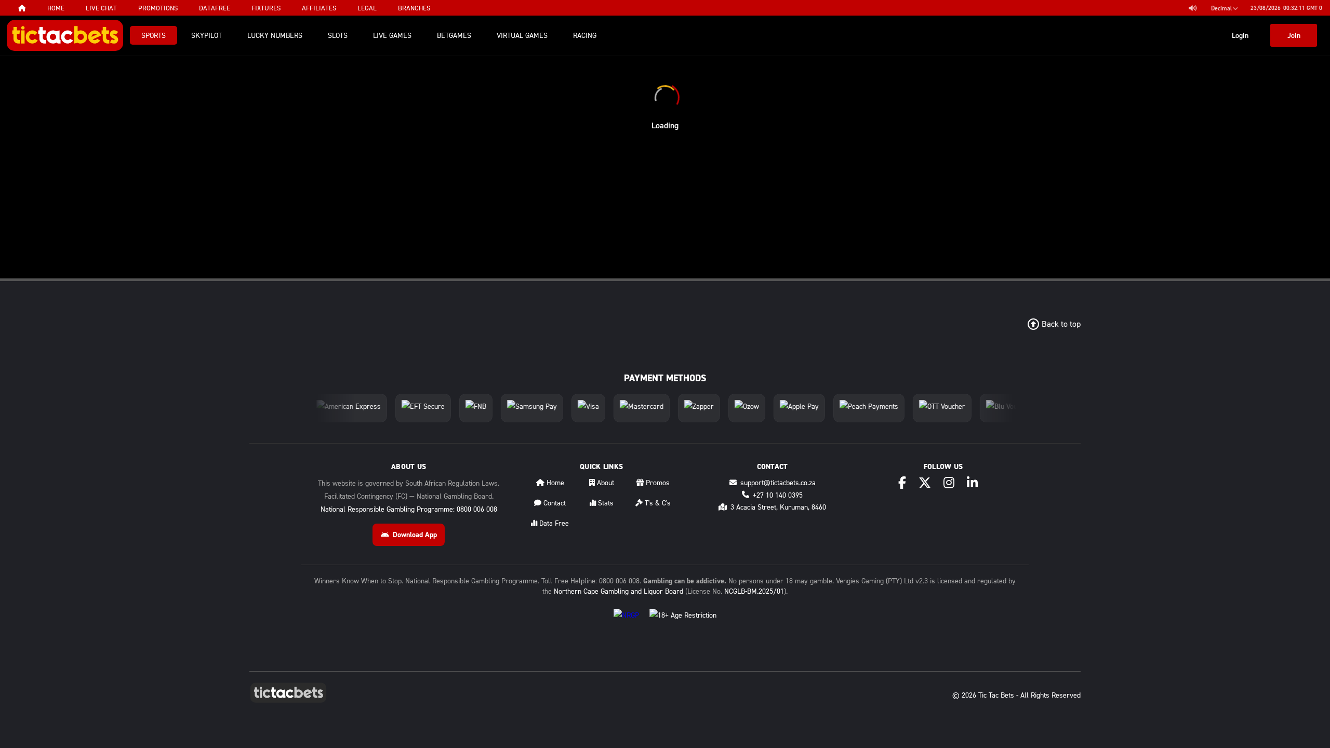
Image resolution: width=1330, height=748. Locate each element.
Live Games (392, 35)
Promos (657, 482)
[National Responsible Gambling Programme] (626, 623)
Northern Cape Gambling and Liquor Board (618, 590)
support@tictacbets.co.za (778, 482)
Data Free (553, 522)
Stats (605, 502)
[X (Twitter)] (925, 482)
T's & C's (657, 502)
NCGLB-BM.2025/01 (754, 590)
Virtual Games (522, 35)
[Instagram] (948, 482)
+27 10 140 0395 (778, 494)
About (604, 482)
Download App (415, 534)
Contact (553, 502)
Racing (584, 35)
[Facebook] (902, 482)
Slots (338, 35)
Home (554, 482)
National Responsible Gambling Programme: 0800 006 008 (409, 508)
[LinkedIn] (972, 482)
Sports (153, 35)
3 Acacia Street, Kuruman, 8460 (778, 506)
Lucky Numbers (274, 35)
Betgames (454, 35)
